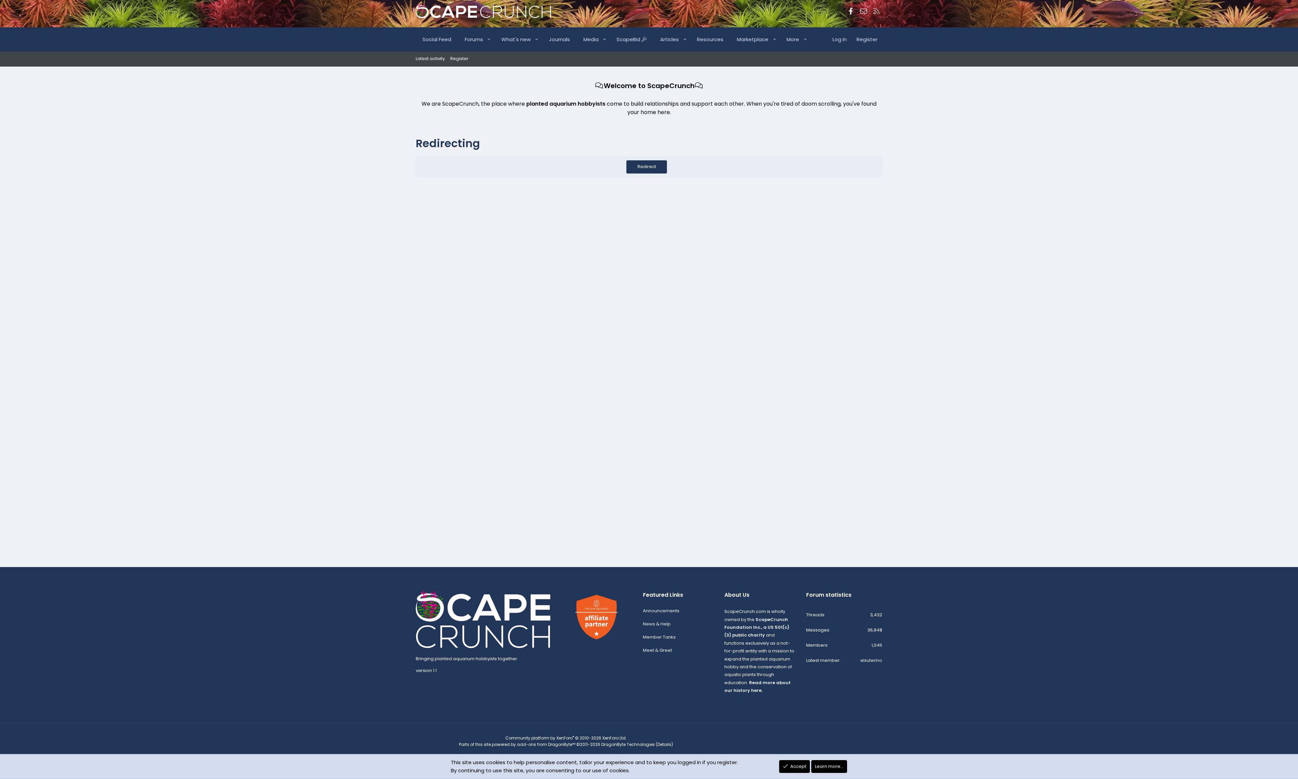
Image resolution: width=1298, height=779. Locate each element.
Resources (710, 39)
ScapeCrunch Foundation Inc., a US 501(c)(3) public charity (756, 627)
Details (664, 744)
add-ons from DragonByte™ (546, 744)
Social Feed (437, 39)
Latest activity (430, 58)
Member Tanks (659, 637)
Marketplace (752, 39)
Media (591, 39)
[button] (489, 39)
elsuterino (871, 660)
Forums (474, 39)
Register (459, 58)
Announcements (661, 611)
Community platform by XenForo (566, 738)
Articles (669, 39)
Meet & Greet (657, 650)
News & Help (657, 624)
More (793, 39)
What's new (516, 39)
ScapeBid (629, 39)
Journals (559, 39)
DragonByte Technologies (628, 744)
